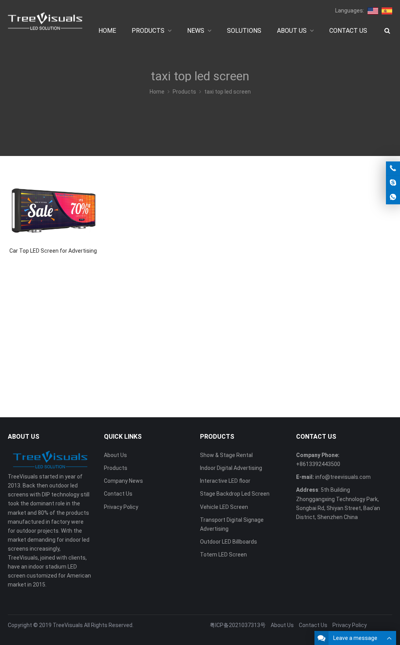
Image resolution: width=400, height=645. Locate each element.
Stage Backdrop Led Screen (235, 494)
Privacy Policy (121, 507)
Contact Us (118, 494)
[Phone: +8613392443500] (393, 168)
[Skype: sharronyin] (393, 183)
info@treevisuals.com (343, 477)
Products (115, 468)
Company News (123, 481)
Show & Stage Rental (226, 455)
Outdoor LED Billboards (228, 542)
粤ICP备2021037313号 (238, 625)
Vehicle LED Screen (224, 507)
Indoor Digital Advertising (231, 468)
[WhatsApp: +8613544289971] (393, 197)
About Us (115, 455)
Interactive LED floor (225, 481)
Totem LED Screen (223, 554)
